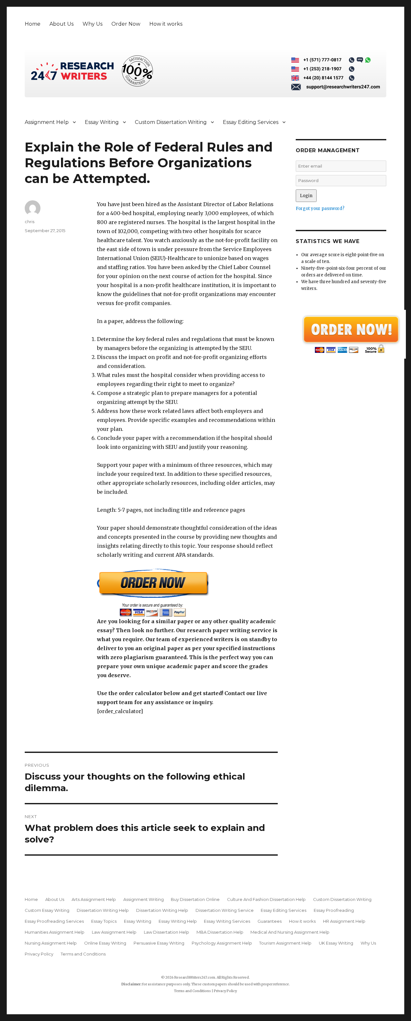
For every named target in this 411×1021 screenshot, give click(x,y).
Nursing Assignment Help (51, 943)
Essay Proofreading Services (54, 921)
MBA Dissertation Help (220, 932)
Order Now (125, 24)
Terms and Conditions (83, 953)
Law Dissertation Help (166, 932)
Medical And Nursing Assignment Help (289, 932)
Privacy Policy (39, 953)
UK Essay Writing (336, 943)
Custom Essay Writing (47, 910)
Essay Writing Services (227, 921)
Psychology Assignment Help (222, 943)
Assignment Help (47, 122)
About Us (61, 24)
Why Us (92, 24)
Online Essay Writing (105, 943)
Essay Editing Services (250, 122)
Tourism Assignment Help (285, 943)
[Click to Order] (187, 592)
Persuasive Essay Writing (159, 943)
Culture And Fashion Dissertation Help (266, 899)
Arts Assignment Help (94, 899)
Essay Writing (102, 122)
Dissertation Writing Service (225, 910)
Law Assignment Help (114, 932)
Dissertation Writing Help (103, 910)
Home (32, 24)
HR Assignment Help (344, 921)
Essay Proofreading (334, 910)
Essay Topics (104, 921)
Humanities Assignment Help (54, 932)
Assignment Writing (143, 899)
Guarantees (270, 921)
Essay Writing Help (178, 921)
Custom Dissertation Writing (171, 122)
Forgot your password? (320, 208)
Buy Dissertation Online (195, 899)
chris (29, 221)
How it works (165, 24)
